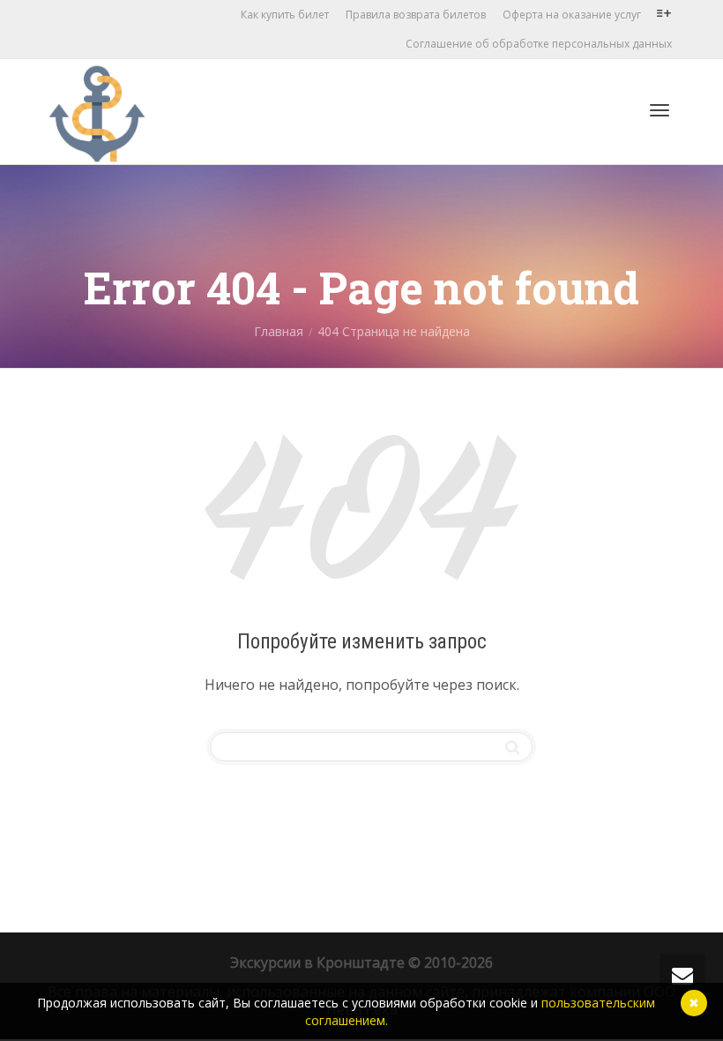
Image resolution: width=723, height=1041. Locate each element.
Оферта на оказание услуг (572, 14)
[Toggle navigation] (659, 110)
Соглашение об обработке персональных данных (539, 43)
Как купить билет (285, 14)
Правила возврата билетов (416, 14)
